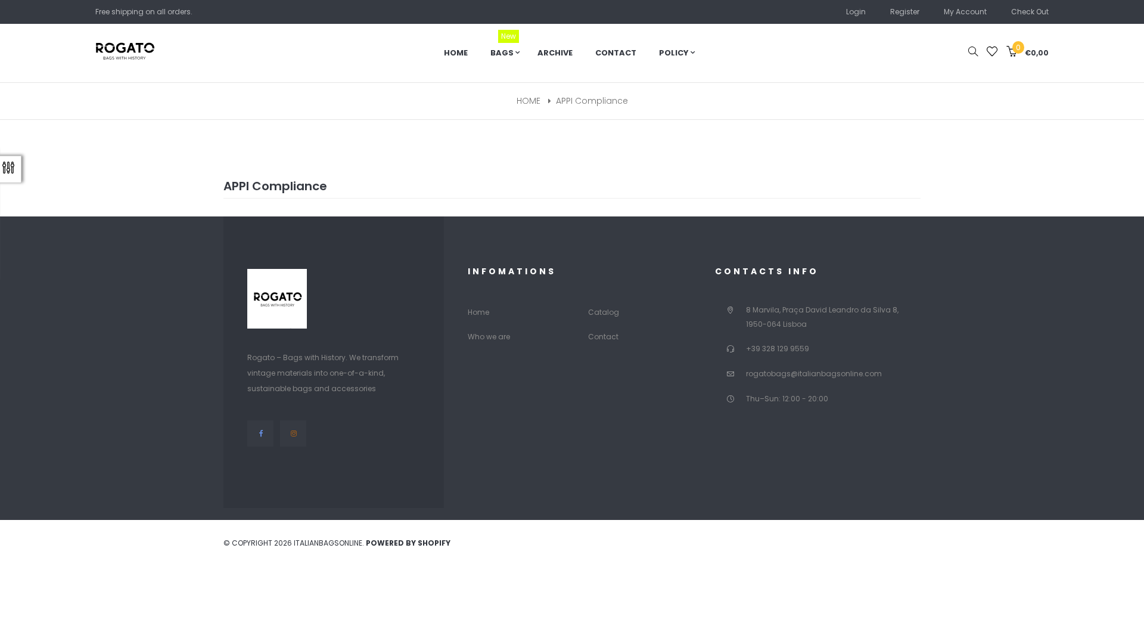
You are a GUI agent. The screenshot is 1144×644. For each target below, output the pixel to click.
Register (904, 12)
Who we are (489, 337)
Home (478, 312)
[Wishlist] (992, 53)
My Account (965, 12)
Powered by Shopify (408, 543)
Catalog (603, 312)
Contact (603, 337)
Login (856, 12)
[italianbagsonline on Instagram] (293, 433)
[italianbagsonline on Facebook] (260, 433)
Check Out (1030, 12)
